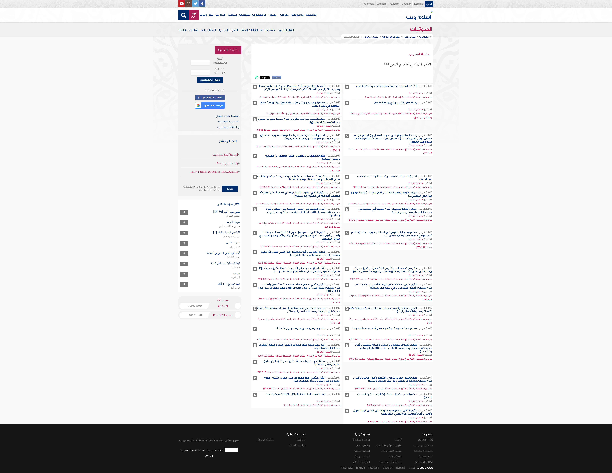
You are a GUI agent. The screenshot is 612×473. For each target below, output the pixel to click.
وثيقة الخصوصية (215, 450)
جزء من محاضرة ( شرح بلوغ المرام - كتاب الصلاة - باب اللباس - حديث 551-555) (301, 388)
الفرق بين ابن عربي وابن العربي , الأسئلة (300, 328)
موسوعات (297, 15)
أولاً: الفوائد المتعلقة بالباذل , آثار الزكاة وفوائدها (296, 394)
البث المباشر (208, 30)
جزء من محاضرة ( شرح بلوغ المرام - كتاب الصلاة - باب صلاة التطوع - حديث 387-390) (299, 279)
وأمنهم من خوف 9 (227, 163)
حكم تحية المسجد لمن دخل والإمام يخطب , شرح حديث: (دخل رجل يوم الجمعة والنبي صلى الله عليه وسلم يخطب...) (393, 348)
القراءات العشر (249, 30)
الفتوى (273, 15)
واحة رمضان (363, 445)
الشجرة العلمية (228, 30)
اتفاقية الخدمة (197, 450)
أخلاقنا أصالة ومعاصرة (225, 155)
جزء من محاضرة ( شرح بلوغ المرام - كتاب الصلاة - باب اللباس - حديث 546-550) (393, 388)
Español (419, 3)
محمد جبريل (235, 246)
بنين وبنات (206, 15)
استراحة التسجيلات (391, 462)
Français (393, 3)
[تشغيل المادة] (347, 87)
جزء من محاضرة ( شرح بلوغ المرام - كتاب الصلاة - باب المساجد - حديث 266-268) (300, 246)
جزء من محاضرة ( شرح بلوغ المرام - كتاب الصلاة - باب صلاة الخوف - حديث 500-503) (299, 356)
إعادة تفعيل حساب (228, 127)
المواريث (220, 15)
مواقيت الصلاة (297, 445)
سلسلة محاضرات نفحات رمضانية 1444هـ (214, 171)
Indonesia (368, 3)
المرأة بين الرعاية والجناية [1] (226, 233)
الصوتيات (244, 15)
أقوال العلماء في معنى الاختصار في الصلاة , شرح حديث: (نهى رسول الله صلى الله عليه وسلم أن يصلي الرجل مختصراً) (303, 212)
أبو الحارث (235, 277)
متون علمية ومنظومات (388, 445)
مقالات (284, 15)
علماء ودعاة (268, 30)
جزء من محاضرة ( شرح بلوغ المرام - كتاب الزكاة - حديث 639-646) (400, 421)
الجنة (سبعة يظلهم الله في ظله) (225, 263)
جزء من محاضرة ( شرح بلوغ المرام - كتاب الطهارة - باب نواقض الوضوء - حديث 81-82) (298, 130)
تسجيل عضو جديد (228, 121)
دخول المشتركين (210, 79)
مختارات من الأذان (392, 451)
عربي (429, 3)
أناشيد (398, 439)
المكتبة (232, 15)
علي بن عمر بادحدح (231, 236)
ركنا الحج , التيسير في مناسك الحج (395, 102)
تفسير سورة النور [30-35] (226, 212)
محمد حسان (235, 267)
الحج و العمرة (362, 451)
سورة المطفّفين (233, 243)
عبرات (236, 274)
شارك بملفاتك (188, 30)
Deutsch (406, 3)
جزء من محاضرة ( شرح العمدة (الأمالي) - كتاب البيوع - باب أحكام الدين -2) (303, 113)
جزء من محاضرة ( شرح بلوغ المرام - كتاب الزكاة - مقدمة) (311, 405)
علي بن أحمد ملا (233, 257)
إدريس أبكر (235, 288)
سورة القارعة (233, 222)
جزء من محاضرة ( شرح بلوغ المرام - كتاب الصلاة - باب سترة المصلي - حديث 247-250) (390, 220)
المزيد (230, 188)
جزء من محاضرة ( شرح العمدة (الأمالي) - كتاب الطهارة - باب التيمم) (398, 97)
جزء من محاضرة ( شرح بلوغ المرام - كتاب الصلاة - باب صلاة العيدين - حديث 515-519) (298, 372)
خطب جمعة (426, 456)
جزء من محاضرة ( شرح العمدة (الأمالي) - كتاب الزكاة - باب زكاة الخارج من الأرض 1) (299, 97)
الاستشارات (259, 15)
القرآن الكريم (286, 30)
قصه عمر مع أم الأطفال (229, 284)
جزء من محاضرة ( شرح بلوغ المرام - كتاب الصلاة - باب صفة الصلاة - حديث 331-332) (391, 279)
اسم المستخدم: (220, 60)
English (381, 3)
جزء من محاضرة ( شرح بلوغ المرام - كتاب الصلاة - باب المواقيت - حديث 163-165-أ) (300, 187)
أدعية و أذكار (395, 456)
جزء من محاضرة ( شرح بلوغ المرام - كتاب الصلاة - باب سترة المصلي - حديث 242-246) (390, 203)
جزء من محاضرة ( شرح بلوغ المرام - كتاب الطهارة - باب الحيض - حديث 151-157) (392, 187)
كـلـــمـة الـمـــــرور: (219, 70)
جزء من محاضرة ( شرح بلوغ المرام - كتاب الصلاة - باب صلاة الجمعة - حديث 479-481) (390, 359)
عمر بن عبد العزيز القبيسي (229, 226)
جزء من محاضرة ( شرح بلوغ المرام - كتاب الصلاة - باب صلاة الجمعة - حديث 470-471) (390, 339)
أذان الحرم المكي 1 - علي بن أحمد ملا (223, 253)
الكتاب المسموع (424, 462)
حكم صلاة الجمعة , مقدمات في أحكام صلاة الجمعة (384, 328)
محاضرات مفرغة (423, 451)
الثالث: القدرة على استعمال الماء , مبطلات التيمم (386, 86)
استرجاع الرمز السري (227, 116)
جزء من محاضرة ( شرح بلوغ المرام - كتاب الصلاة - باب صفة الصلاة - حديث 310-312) (299, 263)
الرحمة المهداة (361, 439)
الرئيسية (311, 15)
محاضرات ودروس (423, 445)
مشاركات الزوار (265, 439)
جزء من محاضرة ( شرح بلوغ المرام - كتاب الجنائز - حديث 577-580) (399, 405)
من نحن (209, 456)
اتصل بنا (184, 450)
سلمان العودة (416, 93)
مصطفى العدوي (233, 216)
